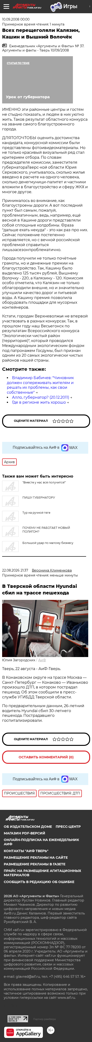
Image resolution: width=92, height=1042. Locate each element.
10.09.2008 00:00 (15, 19)
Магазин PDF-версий (24, 833)
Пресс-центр (68, 826)
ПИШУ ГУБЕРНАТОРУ (38, 497)
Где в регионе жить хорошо (39, 402)
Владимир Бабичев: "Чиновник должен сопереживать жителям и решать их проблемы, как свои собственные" (40, 385)
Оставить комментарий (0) (46, 757)
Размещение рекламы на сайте (36, 857)
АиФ (42, 660)
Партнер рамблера (44, 1019)
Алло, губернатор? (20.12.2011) (40, 397)
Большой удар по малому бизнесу (47, 543)
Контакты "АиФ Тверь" (26, 851)
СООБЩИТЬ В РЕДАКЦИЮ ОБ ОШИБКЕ (39, 882)
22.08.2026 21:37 (15, 570)
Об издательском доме (28, 826)
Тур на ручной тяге (36, 512)
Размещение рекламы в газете (34, 864)
